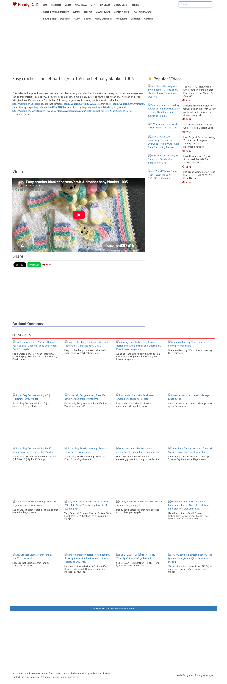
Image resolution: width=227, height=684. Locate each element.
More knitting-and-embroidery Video (115, 608)
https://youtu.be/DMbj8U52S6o (80, 103)
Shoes (87, 18)
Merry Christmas (103, 18)
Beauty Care (120, 4)
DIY (93, 4)
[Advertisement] (113, 49)
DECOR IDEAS (103, 11)
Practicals (56, 4)
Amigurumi (121, 18)
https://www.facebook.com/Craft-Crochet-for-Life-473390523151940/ (94, 110)
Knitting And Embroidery (56, 11)
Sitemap (45, 677)
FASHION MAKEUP (142, 11)
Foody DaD (27, 4)
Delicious (65, 18)
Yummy (76, 11)
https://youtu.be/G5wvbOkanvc (28, 110)
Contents (148, 18)
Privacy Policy (59, 677)
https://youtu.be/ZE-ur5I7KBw (50, 107)
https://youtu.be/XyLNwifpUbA (129, 103)
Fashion (135, 4)
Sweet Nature (121, 11)
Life (45, 4)
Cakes (68, 4)
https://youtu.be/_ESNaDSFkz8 (28, 103)
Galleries (135, 18)
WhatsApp (34, 264)
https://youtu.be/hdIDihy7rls (97, 107)
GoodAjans (209, 675)
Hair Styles (104, 4)
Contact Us (73, 677)
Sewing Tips (49, 18)
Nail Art (88, 11)
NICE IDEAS (81, 4)
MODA (77, 18)
